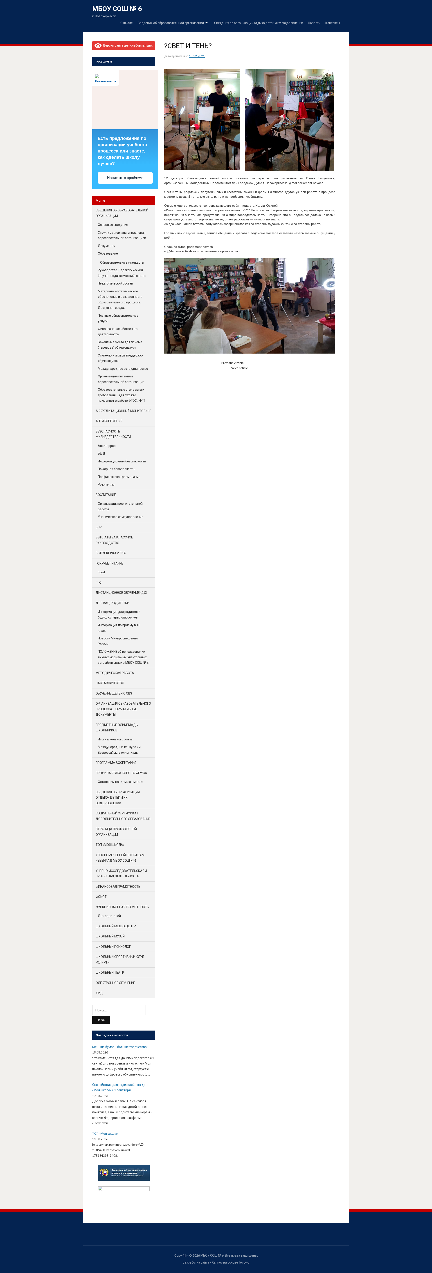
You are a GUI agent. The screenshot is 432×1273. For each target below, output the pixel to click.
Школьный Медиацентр (116, 926)
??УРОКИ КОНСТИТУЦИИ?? (263, 363)
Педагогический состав (115, 283)
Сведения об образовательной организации (171, 23)
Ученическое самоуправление (120, 517)
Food (101, 572)
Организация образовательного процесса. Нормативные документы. (123, 708)
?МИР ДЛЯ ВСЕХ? (260, 368)
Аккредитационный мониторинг (123, 411)
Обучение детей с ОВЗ (114, 693)
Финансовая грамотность (118, 886)
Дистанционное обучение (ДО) (121, 592)
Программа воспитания (116, 762)
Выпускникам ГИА (111, 553)
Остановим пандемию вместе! (120, 782)
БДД (101, 453)
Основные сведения (113, 224)
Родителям (106, 484)
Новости (314, 23)
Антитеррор (107, 446)
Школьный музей (110, 936)
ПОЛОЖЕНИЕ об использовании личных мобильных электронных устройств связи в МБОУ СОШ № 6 (123, 657)
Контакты (332, 23)
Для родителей (109, 916)
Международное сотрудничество (123, 368)
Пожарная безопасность (116, 469)
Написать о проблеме (125, 178)
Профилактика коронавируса (121, 773)
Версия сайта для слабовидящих (127, 45)
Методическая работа (115, 673)
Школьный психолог (113, 946)
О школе (126, 23)
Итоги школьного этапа (115, 739)
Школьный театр (110, 972)
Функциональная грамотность (122, 907)
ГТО (98, 582)
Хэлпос (217, 1262)
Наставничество (110, 683)
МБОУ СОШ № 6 (117, 9)
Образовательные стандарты (122, 262)
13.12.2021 (197, 56)
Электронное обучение (115, 983)
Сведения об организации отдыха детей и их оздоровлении (258, 23)
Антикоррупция (109, 421)
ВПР (99, 527)
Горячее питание (110, 563)
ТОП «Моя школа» (110, 845)
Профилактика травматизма (119, 477)
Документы (106, 246)
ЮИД (99, 993)
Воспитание (106, 495)
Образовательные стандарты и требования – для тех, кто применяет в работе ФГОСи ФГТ (121, 395)
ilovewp (244, 1262)
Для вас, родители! (112, 603)
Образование (108, 253)
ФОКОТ (101, 897)
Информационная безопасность (122, 461)
